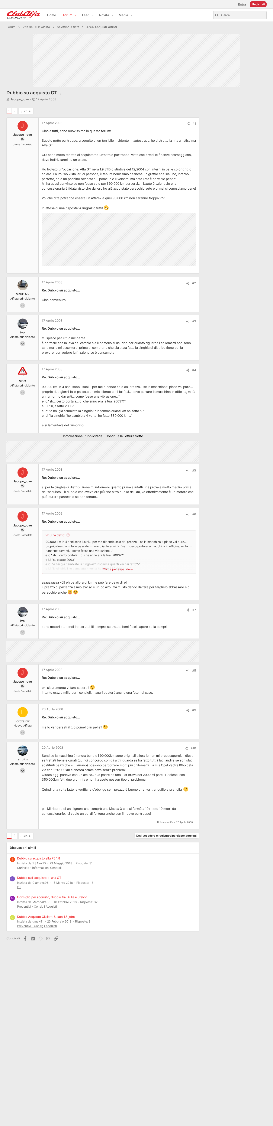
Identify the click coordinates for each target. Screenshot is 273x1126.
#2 (194, 283)
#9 (194, 710)
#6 (194, 514)
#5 (194, 470)
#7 (194, 610)
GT (19, 887)
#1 (194, 123)
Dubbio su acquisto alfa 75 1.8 (38, 858)
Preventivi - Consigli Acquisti (37, 906)
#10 (193, 748)
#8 (194, 670)
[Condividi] (188, 123)
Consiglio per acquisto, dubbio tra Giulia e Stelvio (52, 897)
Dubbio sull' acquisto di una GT (39, 878)
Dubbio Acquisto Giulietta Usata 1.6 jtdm (46, 917)
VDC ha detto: (55, 535)
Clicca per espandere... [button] (119, 569)
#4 (194, 370)
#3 (194, 321)
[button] (76, 15)
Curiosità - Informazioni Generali (39, 867)
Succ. (24, 111)
